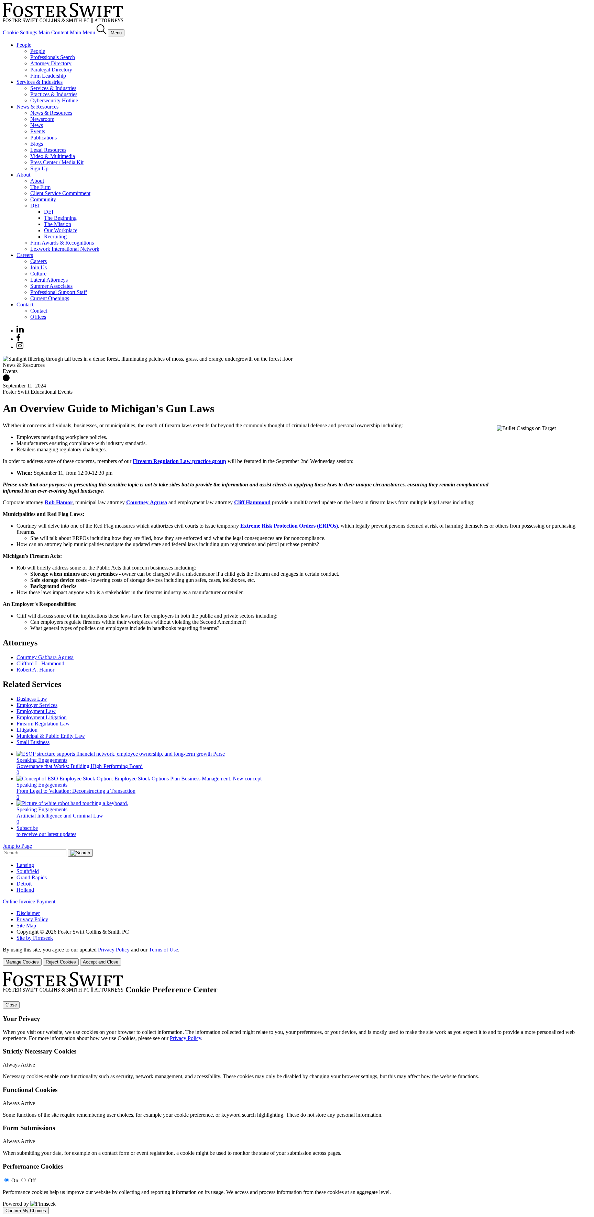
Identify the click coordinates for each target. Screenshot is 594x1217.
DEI (35, 206)
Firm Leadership (48, 76)
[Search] (102, 32)
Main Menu (82, 32)
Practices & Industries (53, 94)
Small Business (33, 742)
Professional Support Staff (58, 292)
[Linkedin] (20, 331)
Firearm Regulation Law (43, 723)
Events (37, 131)
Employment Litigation (41, 717)
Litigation (26, 730)
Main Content (53, 32)
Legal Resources (48, 150)
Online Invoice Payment (29, 901)
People (23, 45)
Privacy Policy (32, 919)
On (14, 1180)
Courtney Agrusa (146, 502)
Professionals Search (52, 57)
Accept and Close (100, 962)
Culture (38, 274)
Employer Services (36, 705)
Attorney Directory (51, 63)
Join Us (38, 267)
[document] (297, 1093)
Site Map (26, 925)
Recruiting (55, 236)
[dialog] (297, 956)
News (36, 125)
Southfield (27, 871)
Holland (25, 890)
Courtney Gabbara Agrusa (45, 657)
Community (43, 199)
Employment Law (36, 711)
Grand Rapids (31, 877)
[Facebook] (18, 339)
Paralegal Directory (51, 69)
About (23, 175)
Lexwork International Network (64, 249)
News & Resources (37, 107)
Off (32, 1180)
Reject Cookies (61, 962)
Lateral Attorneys (49, 280)
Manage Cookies (22, 962)
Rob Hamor (59, 502)
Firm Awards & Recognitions (62, 243)
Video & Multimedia (52, 156)
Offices (38, 317)
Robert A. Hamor (35, 670)
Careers (24, 255)
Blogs (36, 144)
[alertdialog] (297, 1093)
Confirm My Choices (26, 1210)
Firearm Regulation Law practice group (179, 461)
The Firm (40, 187)
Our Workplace (60, 230)
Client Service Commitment (60, 193)
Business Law (31, 699)
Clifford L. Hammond (40, 663)
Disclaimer (28, 913)
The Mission (57, 224)
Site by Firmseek (34, 938)
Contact (24, 304)
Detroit (24, 884)
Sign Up (39, 168)
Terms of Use (163, 950)
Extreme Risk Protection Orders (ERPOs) (289, 526)
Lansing (25, 865)
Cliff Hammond (252, 502)
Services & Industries (39, 82)
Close (11, 1004)
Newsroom (42, 119)
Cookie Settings (20, 32)
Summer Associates (51, 286)
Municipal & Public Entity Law (50, 736)
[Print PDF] (6, 379)
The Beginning (60, 218)
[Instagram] (20, 347)
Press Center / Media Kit (57, 162)
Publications (43, 137)
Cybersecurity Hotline (54, 100)
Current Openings (49, 298)
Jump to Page (17, 846)
